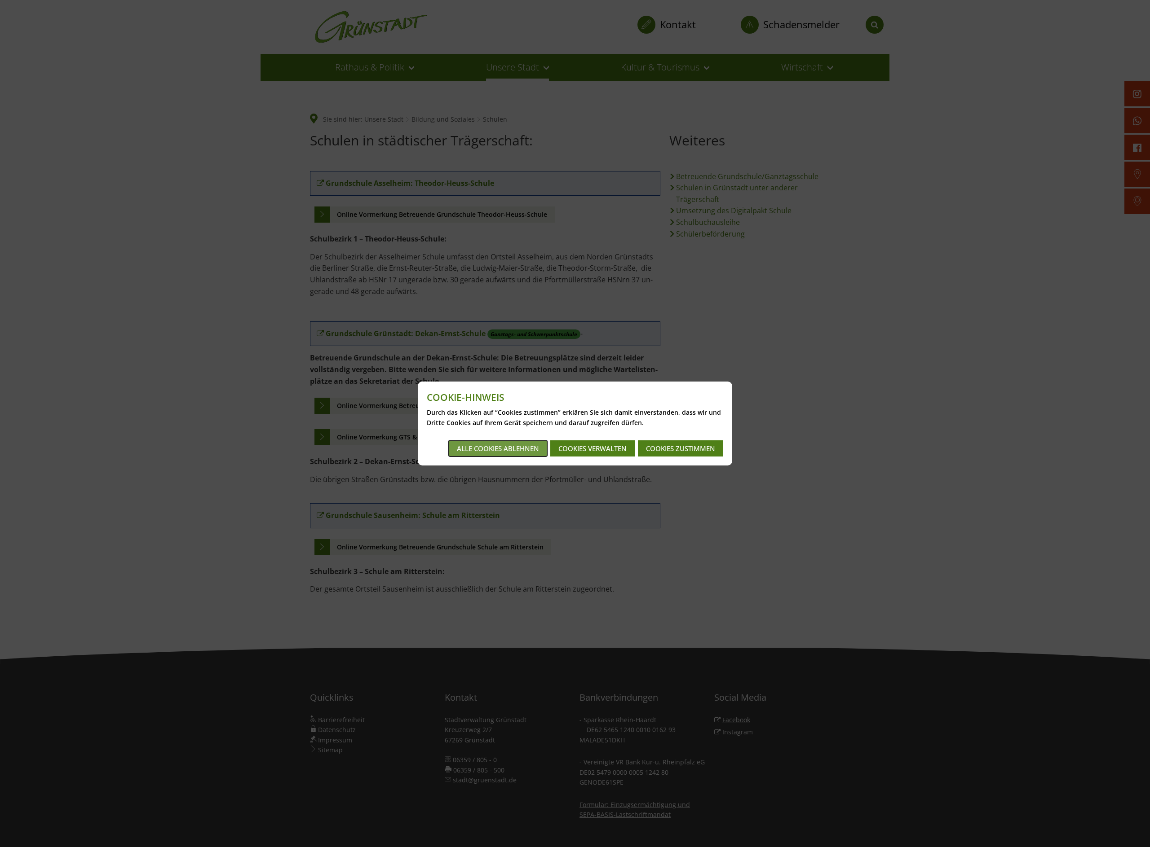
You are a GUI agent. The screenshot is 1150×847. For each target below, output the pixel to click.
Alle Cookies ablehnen (498, 448)
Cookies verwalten (592, 448)
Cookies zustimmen (680, 448)
